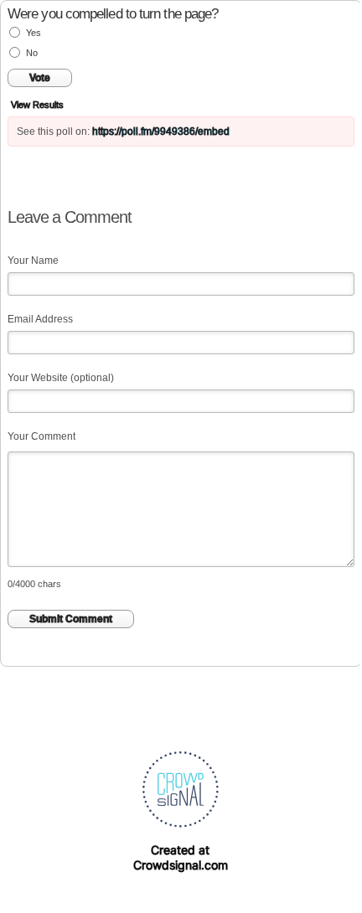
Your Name (33, 260)
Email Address (40, 319)
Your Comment (41, 436)
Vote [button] (39, 78)
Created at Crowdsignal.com (180, 857)
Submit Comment (70, 619)
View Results (37, 105)
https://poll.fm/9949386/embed (161, 131)
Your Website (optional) (61, 378)
